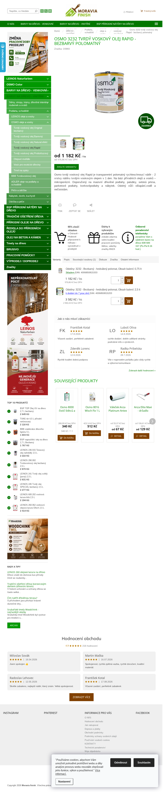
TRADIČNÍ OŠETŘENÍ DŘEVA (25, 216)
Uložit (60, 199)
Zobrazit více (81, 697)
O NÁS (88, 718)
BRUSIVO (13, 249)
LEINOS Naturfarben (19, 78)
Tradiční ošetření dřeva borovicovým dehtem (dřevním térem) (26, 585)
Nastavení (64, 781)
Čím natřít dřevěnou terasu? (22, 598)
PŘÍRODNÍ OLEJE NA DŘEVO (25, 222)
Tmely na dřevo (16, 243)
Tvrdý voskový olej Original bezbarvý (28, 129)
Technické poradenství (95, 748)
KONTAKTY (90, 744)
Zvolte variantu (66, 166)
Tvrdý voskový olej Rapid (27, 147)
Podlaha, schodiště (19, 111)
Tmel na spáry (21, 170)
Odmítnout (120, 762)
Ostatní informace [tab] (130, 259)
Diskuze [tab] (103, 259)
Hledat (36, 11)
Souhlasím (144, 762)
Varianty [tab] (57, 259)
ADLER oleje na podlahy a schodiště (25, 183)
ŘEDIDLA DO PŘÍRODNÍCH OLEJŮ (24, 230)
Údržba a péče (16, 201)
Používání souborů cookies (97, 740)
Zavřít (70, 199)
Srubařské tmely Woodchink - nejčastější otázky (23, 610)
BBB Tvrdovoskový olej (23, 176)
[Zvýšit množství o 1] (122, 278)
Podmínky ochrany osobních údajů (101, 736)
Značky (11, 267)
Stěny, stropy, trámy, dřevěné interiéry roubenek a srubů (28, 103)
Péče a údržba (18, 190)
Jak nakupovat (91, 725)
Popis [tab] (67, 259)
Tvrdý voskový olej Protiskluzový (31, 153)
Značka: (62, 49)
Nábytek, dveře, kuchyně (22, 195)
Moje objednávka (92, 751)
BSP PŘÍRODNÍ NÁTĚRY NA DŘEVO (24, 209)
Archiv (14, 625)
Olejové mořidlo (22, 159)
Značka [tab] (114, 259)
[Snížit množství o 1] (122, 282)
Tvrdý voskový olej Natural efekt (30, 142)
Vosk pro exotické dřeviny (27, 164)
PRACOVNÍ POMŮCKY (21, 255)
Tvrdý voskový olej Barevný (28, 136)
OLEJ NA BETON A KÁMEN (24, 237)
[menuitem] (10, 24)
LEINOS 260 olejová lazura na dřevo (26, 572)
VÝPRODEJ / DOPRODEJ (22, 261)
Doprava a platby (92, 729)
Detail (117, 435)
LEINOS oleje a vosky (22, 116)
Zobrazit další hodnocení (141, 370)
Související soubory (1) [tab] (84, 259)
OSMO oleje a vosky (22, 122)
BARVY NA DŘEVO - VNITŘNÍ (25, 96)
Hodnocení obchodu (81, 638)
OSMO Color (14, 84)
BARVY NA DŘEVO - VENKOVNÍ (27, 90)
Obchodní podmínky (94, 733)
